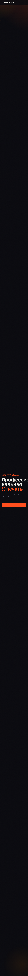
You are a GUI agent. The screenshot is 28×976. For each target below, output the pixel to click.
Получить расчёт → (11, 505)
